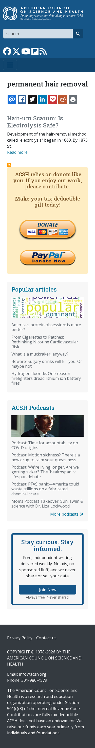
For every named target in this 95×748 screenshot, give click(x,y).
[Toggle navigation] (10, 65)
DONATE (47, 224)
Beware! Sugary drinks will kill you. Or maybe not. (46, 364)
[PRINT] (73, 99)
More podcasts (65, 514)
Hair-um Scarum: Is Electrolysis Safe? (35, 121)
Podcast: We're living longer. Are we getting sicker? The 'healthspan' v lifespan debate (45, 471)
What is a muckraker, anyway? (39, 354)
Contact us (46, 638)
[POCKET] (52, 99)
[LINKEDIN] (42, 99)
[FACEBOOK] (22, 99)
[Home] (45, 13)
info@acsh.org (32, 674)
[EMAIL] (12, 99)
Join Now (47, 589)
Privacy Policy (19, 638)
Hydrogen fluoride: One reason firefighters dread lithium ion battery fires (46, 378)
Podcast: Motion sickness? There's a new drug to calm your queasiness (45, 457)
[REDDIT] (62, 99)
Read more (17, 152)
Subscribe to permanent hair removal (9, 165)
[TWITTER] (32, 99)
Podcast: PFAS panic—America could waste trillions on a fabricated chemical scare (45, 488)
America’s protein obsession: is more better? (46, 327)
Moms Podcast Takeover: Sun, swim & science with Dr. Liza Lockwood (47, 503)
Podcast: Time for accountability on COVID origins (44, 445)
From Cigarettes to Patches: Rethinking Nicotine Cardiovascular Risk (44, 341)
